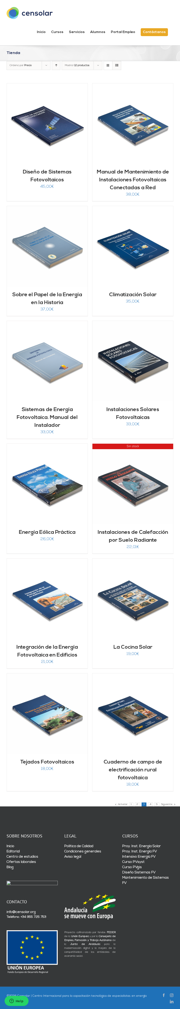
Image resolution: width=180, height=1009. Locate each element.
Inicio (10, 846)
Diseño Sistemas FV (139, 872)
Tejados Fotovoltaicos (47, 762)
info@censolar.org (21, 912)
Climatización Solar (133, 295)
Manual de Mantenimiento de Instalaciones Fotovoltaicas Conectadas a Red (133, 180)
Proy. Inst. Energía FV (139, 851)
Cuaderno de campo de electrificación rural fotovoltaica (133, 770)
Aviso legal (72, 856)
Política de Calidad (78, 846)
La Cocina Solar (132, 647)
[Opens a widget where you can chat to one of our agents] (16, 1001)
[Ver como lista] (116, 65)
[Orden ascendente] (56, 65)
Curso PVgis (132, 867)
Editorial (13, 851)
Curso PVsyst (133, 862)
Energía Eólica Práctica (47, 532)
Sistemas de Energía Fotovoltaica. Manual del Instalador (47, 417)
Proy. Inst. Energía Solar (141, 846)
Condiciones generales (82, 851)
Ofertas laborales (21, 862)
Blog (10, 867)
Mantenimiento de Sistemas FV (145, 880)
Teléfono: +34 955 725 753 (26, 917)
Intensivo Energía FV (139, 856)
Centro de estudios (22, 856)
